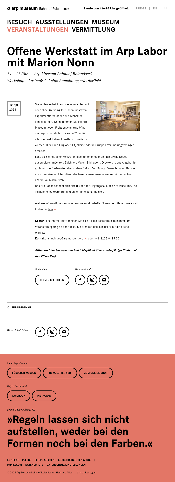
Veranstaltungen (37, 30)
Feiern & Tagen (45, 460)
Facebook (18, 395)
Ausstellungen (61, 22)
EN (155, 8)
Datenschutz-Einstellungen (66, 464)
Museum (105, 22)
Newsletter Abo (60, 373)
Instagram (44, 395)
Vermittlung (93, 30)
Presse (26, 460)
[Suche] (165, 8)
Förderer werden (24, 373)
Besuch (19, 22)
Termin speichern (52, 280)
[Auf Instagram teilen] (92, 280)
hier (50, 209)
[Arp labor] (100, 126)
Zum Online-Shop (95, 373)
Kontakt (13, 460)
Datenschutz (34, 464)
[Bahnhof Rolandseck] (38, 9)
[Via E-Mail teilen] (104, 280)
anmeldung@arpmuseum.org (65, 238)
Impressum (14, 464)
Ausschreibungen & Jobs (74, 460)
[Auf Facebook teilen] (80, 280)
